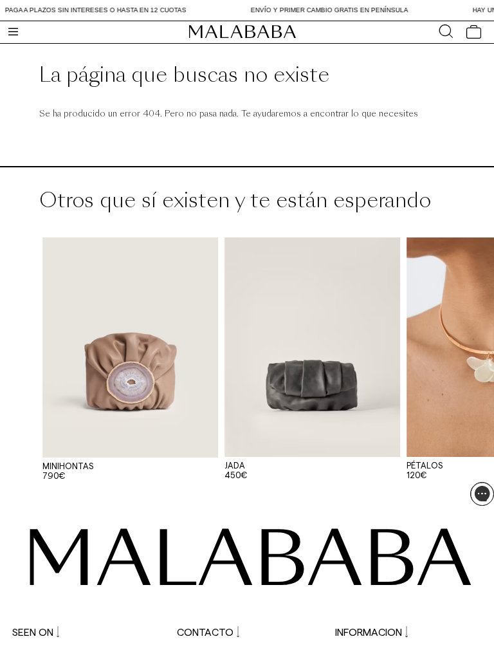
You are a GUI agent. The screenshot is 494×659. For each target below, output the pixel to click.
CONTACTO (205, 632)
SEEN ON (32, 632)
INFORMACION (368, 632)
